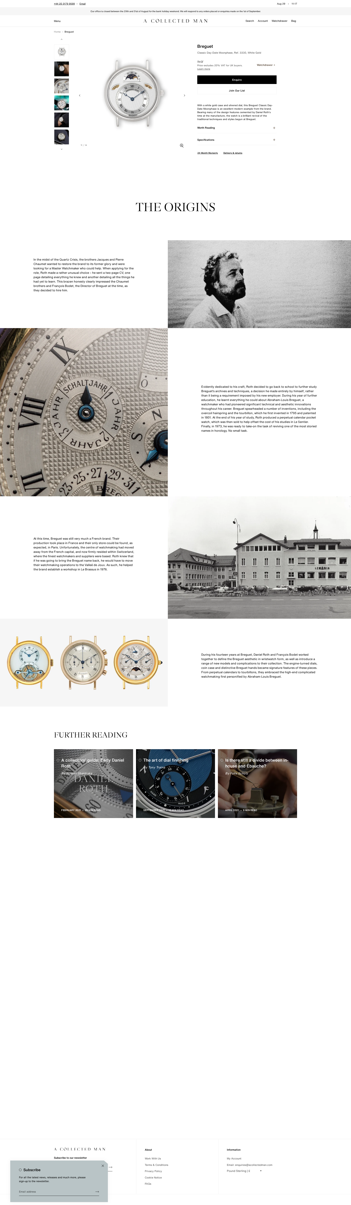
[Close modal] (103, 1166)
